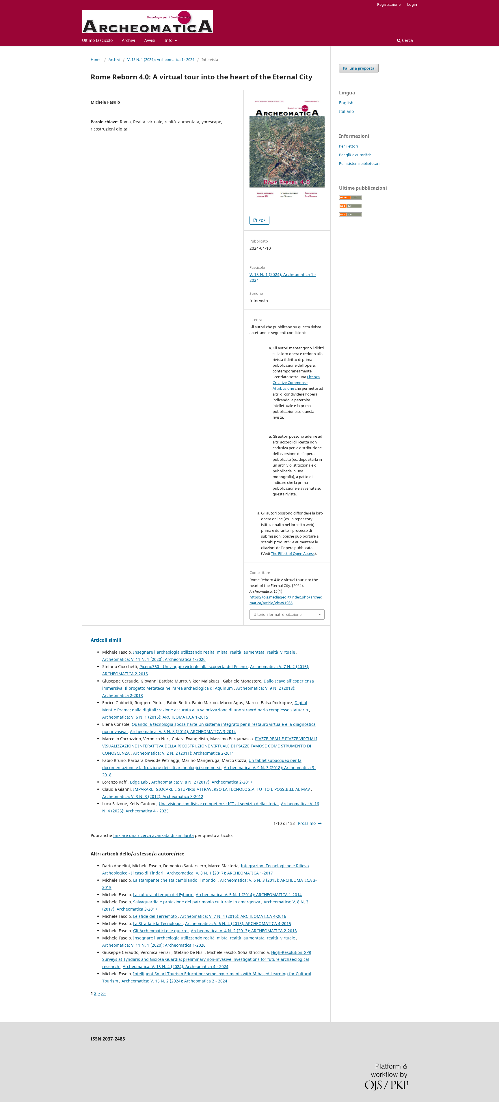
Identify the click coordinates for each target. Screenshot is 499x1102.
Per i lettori (348, 146)
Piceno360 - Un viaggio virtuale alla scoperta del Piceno (193, 666)
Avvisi (149, 40)
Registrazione (389, 4)
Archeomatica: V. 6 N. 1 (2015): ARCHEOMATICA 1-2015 (155, 717)
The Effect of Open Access (292, 553)
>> (103, 993)
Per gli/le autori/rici (355, 154)
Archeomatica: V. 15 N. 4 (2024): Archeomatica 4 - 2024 (175, 966)
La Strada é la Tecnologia (158, 923)
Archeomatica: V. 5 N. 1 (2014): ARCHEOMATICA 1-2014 (249, 894)
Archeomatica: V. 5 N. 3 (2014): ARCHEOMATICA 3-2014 (183, 731)
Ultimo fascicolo (97, 40)
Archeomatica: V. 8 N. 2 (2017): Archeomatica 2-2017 (201, 782)
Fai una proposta (359, 68)
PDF (261, 220)
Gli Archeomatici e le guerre (161, 930)
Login (412, 4)
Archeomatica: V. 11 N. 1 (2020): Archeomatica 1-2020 (154, 659)
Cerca (407, 40)
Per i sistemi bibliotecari (359, 163)
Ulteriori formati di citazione (277, 614)
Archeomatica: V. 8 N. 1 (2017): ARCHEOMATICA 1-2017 (220, 873)
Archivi (128, 40)
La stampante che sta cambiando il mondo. (175, 880)
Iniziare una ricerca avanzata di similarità (153, 835)
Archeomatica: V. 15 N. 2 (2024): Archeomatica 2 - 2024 (174, 981)
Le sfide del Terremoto (155, 916)
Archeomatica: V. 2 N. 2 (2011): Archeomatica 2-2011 (183, 753)
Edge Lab (139, 782)
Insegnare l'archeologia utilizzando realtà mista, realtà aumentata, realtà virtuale (214, 652)
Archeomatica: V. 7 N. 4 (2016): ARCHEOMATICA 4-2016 (233, 916)
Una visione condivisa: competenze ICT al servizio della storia (219, 803)
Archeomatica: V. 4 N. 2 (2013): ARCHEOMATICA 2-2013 (244, 930)
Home (96, 59)
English (346, 102)
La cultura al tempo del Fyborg (163, 894)
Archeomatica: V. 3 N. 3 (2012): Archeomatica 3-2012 (152, 796)
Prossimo (307, 823)
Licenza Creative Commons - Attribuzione (296, 382)
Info (169, 40)
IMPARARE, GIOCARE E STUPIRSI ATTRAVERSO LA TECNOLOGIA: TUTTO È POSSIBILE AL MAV (222, 789)
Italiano (346, 111)
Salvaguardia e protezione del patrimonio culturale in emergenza (197, 902)
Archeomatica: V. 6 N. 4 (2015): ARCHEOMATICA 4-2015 (238, 923)
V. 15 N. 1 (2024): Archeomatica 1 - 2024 (160, 59)
